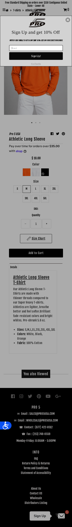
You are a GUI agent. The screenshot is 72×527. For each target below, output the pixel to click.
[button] (67, 19)
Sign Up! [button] (36, 56)
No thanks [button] (36, 64)
